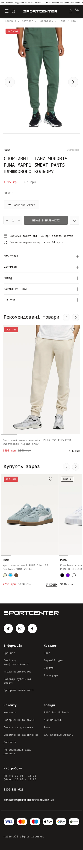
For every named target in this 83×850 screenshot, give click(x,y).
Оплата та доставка (18, 727)
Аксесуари (51, 675)
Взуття (48, 667)
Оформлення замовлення (21, 734)
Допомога (10, 742)
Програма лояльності (19, 690)
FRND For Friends (57, 712)
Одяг (47, 653)
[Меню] (6, 11)
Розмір (8, 193)
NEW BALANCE (53, 720)
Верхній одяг (53, 660)
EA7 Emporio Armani (58, 734)
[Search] (13, 11)
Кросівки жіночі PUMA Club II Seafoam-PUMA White (25, 567)
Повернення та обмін (19, 720)
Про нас (9, 653)
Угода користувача (17, 671)
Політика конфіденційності (17, 662)
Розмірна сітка (24, 205)
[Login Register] (70, 11)
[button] (10, 82)
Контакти (10, 712)
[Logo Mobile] (40, 11)
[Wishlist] (74, 220)
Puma (47, 727)
